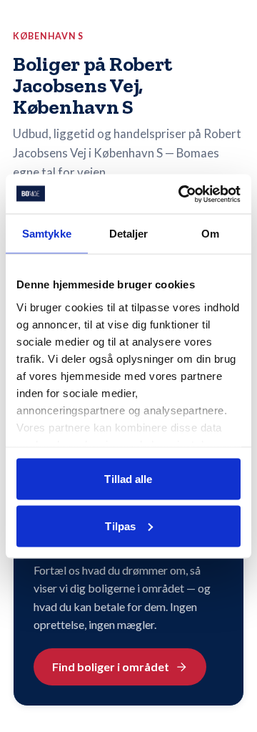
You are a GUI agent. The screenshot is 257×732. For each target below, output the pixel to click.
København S (48, 36)
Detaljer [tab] (128, 234)
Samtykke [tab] (46, 234)
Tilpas (120, 525)
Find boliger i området (110, 666)
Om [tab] (210, 234)
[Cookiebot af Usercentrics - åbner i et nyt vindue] (181, 194)
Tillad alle (128, 479)
